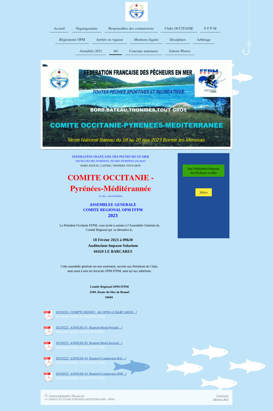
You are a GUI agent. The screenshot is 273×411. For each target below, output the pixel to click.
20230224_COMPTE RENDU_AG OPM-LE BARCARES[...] (96, 312)
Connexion (222, 395)
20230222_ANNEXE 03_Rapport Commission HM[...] (91, 373)
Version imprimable (59, 395)
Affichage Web (220, 399)
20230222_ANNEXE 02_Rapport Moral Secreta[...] (89, 343)
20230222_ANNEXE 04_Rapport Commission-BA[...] (91, 358)
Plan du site (78, 395)
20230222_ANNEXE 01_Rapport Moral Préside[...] (89, 327)
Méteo (204, 192)
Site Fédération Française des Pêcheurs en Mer (203, 170)
